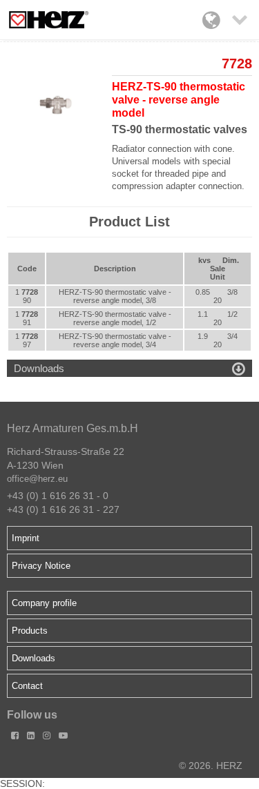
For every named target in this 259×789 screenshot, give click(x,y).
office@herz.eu (37, 479)
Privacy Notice (41, 566)
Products (30, 630)
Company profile (44, 603)
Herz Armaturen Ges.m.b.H (72, 428)
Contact (27, 686)
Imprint (25, 538)
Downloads (33, 658)
